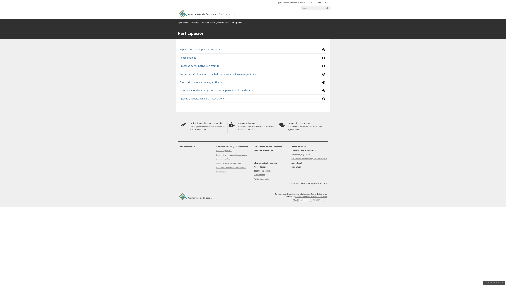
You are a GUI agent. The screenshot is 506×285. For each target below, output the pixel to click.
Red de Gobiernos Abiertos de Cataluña (311, 197)
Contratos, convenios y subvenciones (231, 168)
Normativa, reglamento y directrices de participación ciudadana (216, 90)
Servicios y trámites (224, 151)
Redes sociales (188, 57)
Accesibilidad (260, 167)
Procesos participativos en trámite (199, 65)
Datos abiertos (298, 146)
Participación (236, 22)
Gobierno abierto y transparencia (215, 22)
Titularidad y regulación (300, 154)
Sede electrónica (187, 146)
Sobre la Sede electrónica (303, 150)
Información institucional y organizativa (231, 155)
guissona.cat (283, 2)
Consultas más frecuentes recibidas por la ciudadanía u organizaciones (220, 74)
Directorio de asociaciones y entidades (201, 82)
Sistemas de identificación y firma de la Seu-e (309, 159)
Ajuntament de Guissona (188, 22)
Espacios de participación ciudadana (200, 49)
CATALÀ (313, 2)
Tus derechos (259, 175)
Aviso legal (296, 163)
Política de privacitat (261, 179)
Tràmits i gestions (263, 171)
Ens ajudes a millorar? (494, 283)
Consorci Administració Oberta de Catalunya (309, 194)
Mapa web (296, 167)
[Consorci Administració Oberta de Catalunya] (300, 201)
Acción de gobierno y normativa (228, 163)
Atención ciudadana (298, 2)
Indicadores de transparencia (268, 146)
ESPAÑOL (322, 2)
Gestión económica (224, 159)
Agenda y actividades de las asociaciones (203, 98)
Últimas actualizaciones (265, 163)
